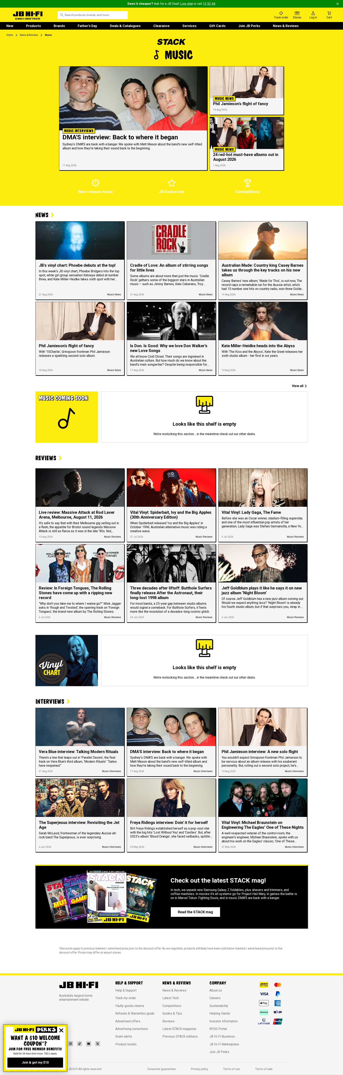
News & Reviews (286, 26)
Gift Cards (217, 26)
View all (297, 386)
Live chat (186, 4)
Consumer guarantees (161, 1069)
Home (9, 35)
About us (215, 990)
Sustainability (218, 1006)
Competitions (171, 1006)
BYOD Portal (218, 1029)
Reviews (168, 1021)
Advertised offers (127, 1021)
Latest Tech (170, 998)
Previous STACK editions (180, 1036)
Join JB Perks (249, 26)
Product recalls (126, 1044)
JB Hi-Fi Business (222, 1036)
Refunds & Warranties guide (134, 1013)
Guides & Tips (172, 1013)
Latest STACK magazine (179, 1029)
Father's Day (87, 26)
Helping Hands (219, 1013)
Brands (59, 26)
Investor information (223, 1021)
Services (189, 26)
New (9, 26)
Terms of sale (264, 1069)
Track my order (125, 998)
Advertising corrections (131, 1029)
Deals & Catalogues (125, 26)
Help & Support (126, 990)
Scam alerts (123, 1036)
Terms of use (231, 1069)
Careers (214, 998)
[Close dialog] (61, 1030)
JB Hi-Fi (73, 1069)
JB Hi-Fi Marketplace (224, 1044)
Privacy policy (199, 1069)
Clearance (161, 26)
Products (33, 26)
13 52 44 (209, 4)
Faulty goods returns (129, 1006)
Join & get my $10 (35, 1062)
